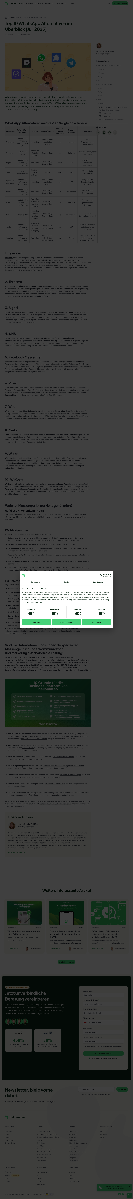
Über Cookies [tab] (98, 582)
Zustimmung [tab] (35, 582)
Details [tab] (66, 582)
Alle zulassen (96, 622)
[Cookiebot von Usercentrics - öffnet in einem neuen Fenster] (102, 575)
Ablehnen (36, 622)
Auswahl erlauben (66, 622)
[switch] (55, 613)
